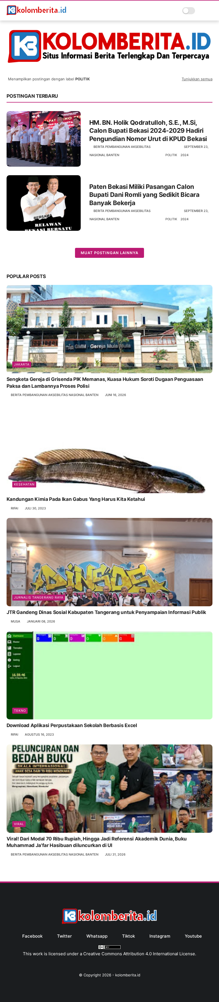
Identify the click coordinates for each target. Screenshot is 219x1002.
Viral (19, 824)
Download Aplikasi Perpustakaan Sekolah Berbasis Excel (72, 725)
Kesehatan (24, 484)
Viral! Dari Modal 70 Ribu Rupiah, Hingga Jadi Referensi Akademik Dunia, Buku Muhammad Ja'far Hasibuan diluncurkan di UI (97, 842)
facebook (32, 936)
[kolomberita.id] (37, 14)
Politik (171, 155)
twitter (64, 936)
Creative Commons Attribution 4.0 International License (139, 953)
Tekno (20, 711)
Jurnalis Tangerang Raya (38, 597)
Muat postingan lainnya (109, 252)
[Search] (201, 11)
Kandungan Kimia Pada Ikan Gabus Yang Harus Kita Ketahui (76, 499)
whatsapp (97, 936)
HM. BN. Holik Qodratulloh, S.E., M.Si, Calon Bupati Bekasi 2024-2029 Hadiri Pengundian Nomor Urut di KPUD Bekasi (148, 130)
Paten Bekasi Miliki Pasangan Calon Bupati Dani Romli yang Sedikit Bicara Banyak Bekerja (144, 195)
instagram (159, 936)
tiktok (128, 936)
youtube (193, 936)
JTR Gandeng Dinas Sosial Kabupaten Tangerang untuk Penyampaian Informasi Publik (106, 612)
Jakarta (21, 364)
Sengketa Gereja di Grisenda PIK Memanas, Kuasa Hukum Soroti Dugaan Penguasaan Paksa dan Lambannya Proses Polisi (105, 382)
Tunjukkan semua (197, 79)
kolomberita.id (127, 975)
